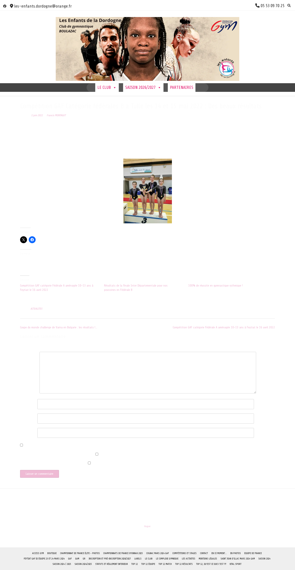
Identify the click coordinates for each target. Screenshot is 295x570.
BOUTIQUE (52, 553)
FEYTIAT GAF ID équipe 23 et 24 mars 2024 (44, 558)
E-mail (25, 417)
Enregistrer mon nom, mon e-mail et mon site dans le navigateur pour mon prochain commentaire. (84, 445)
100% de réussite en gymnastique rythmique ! (215, 285)
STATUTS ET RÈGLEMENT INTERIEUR (111, 564)
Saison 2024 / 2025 (61, 564)
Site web (25, 431)
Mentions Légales (208, 558)
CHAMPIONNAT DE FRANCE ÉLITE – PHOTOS (80, 553)
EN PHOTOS (235, 553)
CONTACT (204, 553)
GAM (77, 558)
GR (84, 558)
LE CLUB (104, 87)
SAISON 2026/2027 (140, 87)
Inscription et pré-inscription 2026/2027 (110, 558)
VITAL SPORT (235, 564)
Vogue (147, 526)
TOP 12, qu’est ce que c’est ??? (211, 564)
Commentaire (28, 355)
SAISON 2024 (264, 558)
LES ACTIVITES (188, 558)
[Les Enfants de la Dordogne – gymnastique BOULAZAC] (147, 47)
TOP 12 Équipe (148, 564)
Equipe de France (253, 553)
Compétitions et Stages (184, 553)
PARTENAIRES (181, 87)
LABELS (137, 558)
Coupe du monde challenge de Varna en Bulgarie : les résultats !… (58, 327)
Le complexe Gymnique (167, 558)
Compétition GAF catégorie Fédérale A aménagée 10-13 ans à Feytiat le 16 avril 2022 (224, 327)
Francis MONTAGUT (56, 115)
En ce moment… (219, 553)
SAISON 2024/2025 (83, 564)
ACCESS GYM (38, 553)
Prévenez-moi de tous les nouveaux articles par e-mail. (53, 464)
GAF (70, 558)
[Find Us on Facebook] (4, 6)
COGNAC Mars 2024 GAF (157, 553)
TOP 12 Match (165, 564)
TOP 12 (134, 564)
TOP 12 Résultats (184, 564)
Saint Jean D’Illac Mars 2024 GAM (237, 558)
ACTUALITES (36, 308)
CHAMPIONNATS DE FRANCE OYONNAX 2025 (123, 553)
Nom (23, 402)
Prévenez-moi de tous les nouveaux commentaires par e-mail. (56, 455)
